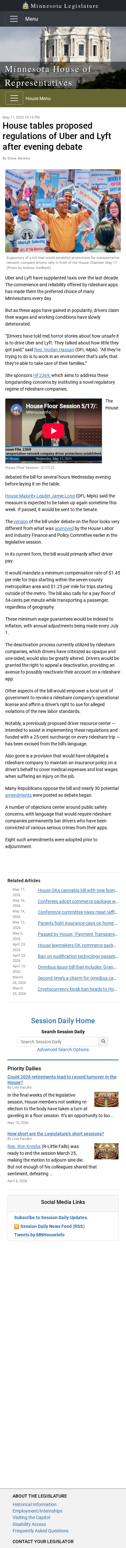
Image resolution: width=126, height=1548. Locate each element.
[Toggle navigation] (14, 18)
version (21, 521)
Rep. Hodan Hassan (54, 349)
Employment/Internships (37, 1511)
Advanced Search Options (63, 1049)
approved (64, 528)
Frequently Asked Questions (40, 1530)
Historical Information (35, 1504)
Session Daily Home (63, 1021)
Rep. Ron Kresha (24, 1146)
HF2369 (41, 375)
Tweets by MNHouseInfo (39, 1234)
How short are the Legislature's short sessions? (55, 1133)
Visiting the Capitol (31, 1517)
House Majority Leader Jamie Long (40, 495)
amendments (18, 795)
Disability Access (29, 1524)
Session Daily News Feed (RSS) (52, 1226)
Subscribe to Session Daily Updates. (51, 1217)
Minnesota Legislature (65, 5)
